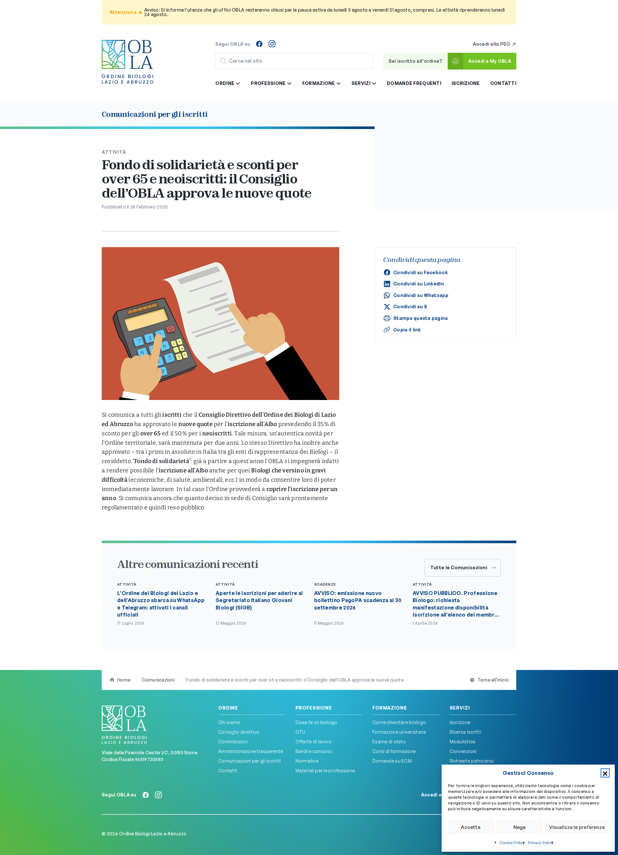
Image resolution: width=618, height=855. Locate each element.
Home (123, 680)
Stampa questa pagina (420, 318)
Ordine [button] (225, 83)
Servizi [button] (361, 83)
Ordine (228, 708)
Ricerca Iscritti (465, 732)
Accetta (471, 827)
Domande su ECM (392, 761)
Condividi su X (410, 306)
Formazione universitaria (399, 732)
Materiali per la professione (325, 770)
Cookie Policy (512, 843)
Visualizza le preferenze (577, 827)
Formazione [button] (319, 83)
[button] (605, 773)
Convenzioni (463, 751)
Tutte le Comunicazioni (458, 567)
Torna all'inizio (493, 680)
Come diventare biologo (399, 722)
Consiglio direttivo (238, 732)
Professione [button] (268, 83)
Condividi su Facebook (420, 272)
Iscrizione (466, 83)
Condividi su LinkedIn (418, 283)
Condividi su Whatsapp (420, 295)
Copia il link (407, 329)
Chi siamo (229, 722)
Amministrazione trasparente (250, 751)
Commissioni (233, 741)
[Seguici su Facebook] (259, 44)
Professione (313, 708)
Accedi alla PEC (492, 44)
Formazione (389, 708)
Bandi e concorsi (313, 751)
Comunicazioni (158, 680)
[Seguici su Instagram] (272, 44)
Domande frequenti (414, 83)
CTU (300, 732)
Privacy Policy (540, 843)
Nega (519, 827)
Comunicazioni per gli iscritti (249, 761)
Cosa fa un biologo (316, 722)
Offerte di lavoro (313, 741)
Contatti (503, 83)
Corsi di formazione (394, 751)
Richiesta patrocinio (472, 761)
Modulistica (462, 741)
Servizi (460, 708)
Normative (307, 761)
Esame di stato (389, 741)
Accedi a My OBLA (489, 61)
